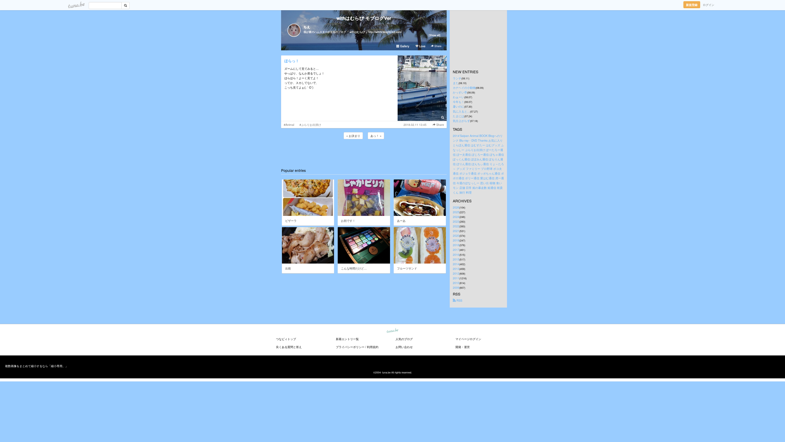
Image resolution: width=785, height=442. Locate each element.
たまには (458, 116)
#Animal (289, 125)
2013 (456, 269)
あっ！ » (375, 136)
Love (421, 46)
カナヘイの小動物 (464, 88)
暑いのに (458, 106)
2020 (456, 235)
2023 (456, 221)
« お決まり (353, 136)
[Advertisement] (364, 151)
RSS (459, 300)
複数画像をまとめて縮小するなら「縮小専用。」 (36, 366)
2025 (456, 212)
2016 (456, 255)
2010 (456, 283)
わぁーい (458, 97)
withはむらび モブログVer (363, 18)
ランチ (457, 78)
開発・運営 (462, 347)
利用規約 (372, 347)
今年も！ (458, 102)
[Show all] (434, 35)
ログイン (708, 5)
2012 (456, 273)
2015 (456, 259)
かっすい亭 (460, 92)
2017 (456, 250)
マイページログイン (468, 339)
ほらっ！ (291, 60)
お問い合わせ (404, 347)
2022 (456, 226)
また (456, 83)
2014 (456, 264)
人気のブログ (404, 339)
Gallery (404, 46)
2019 (456, 240)
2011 (456, 278)
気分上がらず (461, 121)
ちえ (307, 27)
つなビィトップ (286, 339)
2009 (456, 287)
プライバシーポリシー (350, 347)
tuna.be (392, 331)
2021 (456, 231)
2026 (456, 207)
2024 (456, 217)
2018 (456, 245)
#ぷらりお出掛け (310, 125)
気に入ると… (461, 111)
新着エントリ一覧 (347, 339)
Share (437, 46)
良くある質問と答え (289, 347)
